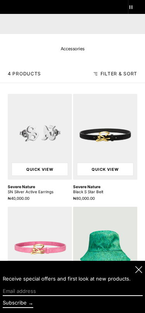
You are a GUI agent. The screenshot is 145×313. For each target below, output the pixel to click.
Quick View (39, 169)
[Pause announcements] (136, 7)
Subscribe (15, 302)
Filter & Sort (119, 74)
